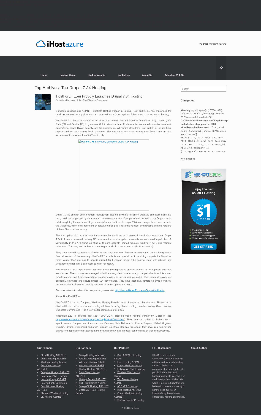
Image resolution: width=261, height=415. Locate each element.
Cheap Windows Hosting (129, 365)
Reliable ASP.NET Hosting (131, 369)
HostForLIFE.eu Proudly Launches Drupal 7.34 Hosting (99, 96)
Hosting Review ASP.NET (92, 379)
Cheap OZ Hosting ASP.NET (93, 386)
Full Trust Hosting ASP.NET (93, 382)
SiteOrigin (128, 407)
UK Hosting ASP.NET (52, 396)
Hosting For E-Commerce (54, 382)
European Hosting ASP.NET (55, 372)
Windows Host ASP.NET (91, 365)
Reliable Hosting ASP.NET (92, 358)
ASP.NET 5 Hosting (127, 386)
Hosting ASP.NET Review (54, 376)
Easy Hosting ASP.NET (129, 362)
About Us (147, 75)
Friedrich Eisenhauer (97, 100)
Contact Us (124, 75)
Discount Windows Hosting (54, 393)
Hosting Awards (96, 75)
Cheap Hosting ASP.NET (53, 358)
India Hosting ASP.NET (129, 389)
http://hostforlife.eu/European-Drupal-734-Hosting (140, 290)
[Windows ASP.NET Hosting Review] (60, 43)
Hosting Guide (67, 75)
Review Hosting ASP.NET (92, 369)
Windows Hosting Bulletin (92, 362)
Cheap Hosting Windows (91, 355)
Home (44, 75)
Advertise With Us (174, 75)
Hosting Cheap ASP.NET (53, 379)
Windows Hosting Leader (53, 362)
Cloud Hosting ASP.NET (53, 355)
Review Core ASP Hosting (130, 400)
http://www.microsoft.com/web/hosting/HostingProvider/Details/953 (90, 319)
